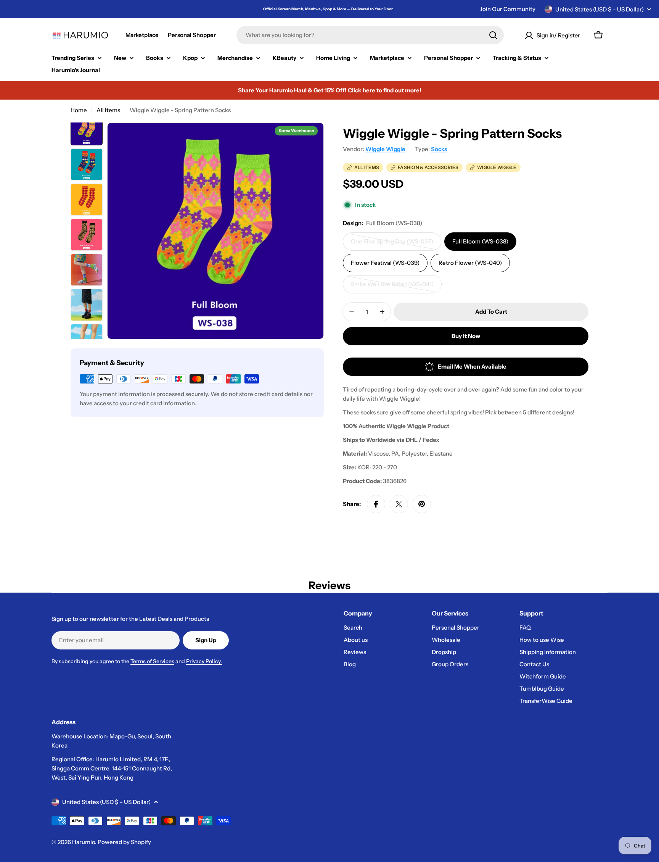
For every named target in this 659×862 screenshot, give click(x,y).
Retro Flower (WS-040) (470, 262)
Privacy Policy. (204, 661)
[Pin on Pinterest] (422, 504)
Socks (439, 149)
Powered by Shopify (124, 842)
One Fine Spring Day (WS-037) (392, 244)
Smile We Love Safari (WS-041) (392, 286)
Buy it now (466, 336)
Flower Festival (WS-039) (385, 262)
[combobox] (370, 35)
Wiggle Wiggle (385, 149)
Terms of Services (152, 661)
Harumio (83, 842)
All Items (108, 110)
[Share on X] (399, 504)
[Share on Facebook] (376, 504)
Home (79, 110)
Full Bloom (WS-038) (480, 241)
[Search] (493, 35)
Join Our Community (507, 9)
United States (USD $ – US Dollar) (599, 9)
